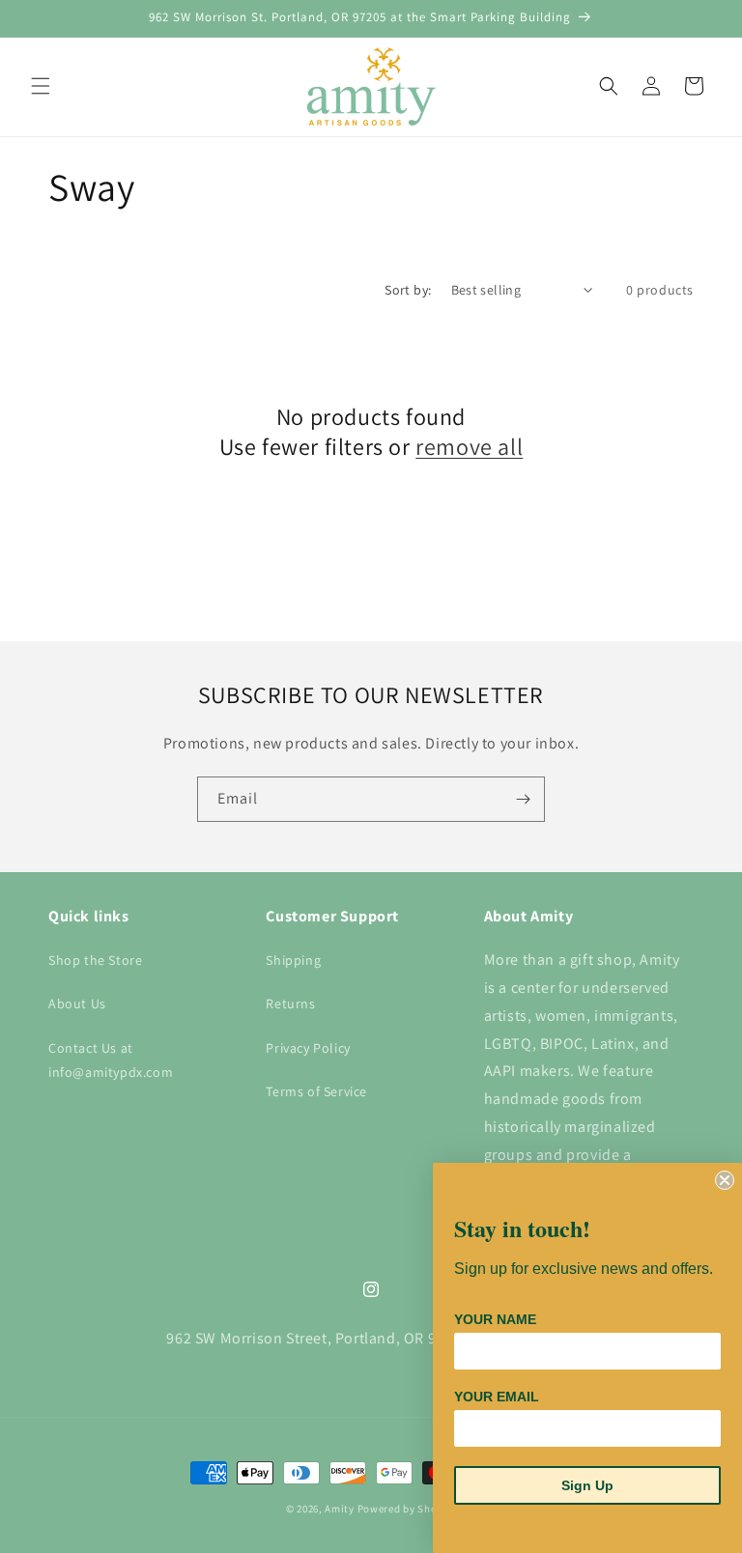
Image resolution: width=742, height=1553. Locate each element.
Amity (340, 1508)
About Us (77, 1003)
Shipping (293, 960)
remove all (469, 447)
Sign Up (587, 1485)
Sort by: (408, 289)
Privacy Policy (308, 1048)
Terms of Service (316, 1091)
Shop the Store (95, 960)
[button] (40, 86)
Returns (290, 1003)
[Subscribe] (522, 799)
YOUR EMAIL (496, 1396)
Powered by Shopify (407, 1508)
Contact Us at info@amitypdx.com (110, 1060)
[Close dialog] (724, 1180)
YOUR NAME (495, 1319)
